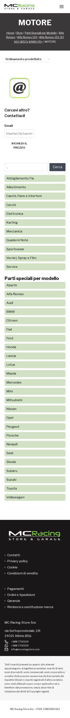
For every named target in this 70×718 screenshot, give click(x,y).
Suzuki (11, 479)
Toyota (11, 488)
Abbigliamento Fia (20, 178)
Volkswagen (15, 497)
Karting (12, 222)
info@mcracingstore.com (25, 649)
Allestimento (16, 187)
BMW (10, 311)
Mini (9, 391)
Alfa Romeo (15, 294)
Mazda (11, 373)
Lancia (11, 356)
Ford (9, 338)
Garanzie (13, 601)
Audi (9, 303)
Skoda (11, 462)
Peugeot (12, 426)
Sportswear (15, 249)
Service (12, 267)
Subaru (11, 471)
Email (8, 126)
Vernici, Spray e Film (21, 258)
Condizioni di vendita (22, 573)
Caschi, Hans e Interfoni (24, 196)
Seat (9, 453)
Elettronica (14, 214)
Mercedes (13, 382)
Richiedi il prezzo (19, 145)
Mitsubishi (14, 400)
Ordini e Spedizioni (21, 595)
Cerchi (11, 205)
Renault (12, 444)
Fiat (9, 329)
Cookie (12, 567)
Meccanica (14, 231)
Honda (11, 347)
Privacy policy (17, 561)
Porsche (12, 435)
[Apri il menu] (61, 6)
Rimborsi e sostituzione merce (30, 607)
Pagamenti (15, 589)
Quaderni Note (17, 240)
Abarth (11, 285)
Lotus (10, 364)
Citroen (12, 320)
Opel (9, 417)
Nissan (11, 409)
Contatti (13, 555)
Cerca (57, 167)
